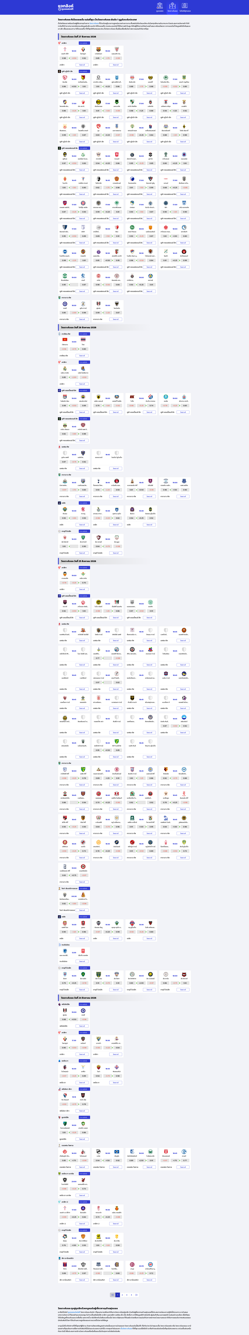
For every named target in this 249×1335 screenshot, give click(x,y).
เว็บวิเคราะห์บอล (126, 1328)
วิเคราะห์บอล (94, 23)
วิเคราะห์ (82, 65)
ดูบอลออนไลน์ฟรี (74, 1312)
